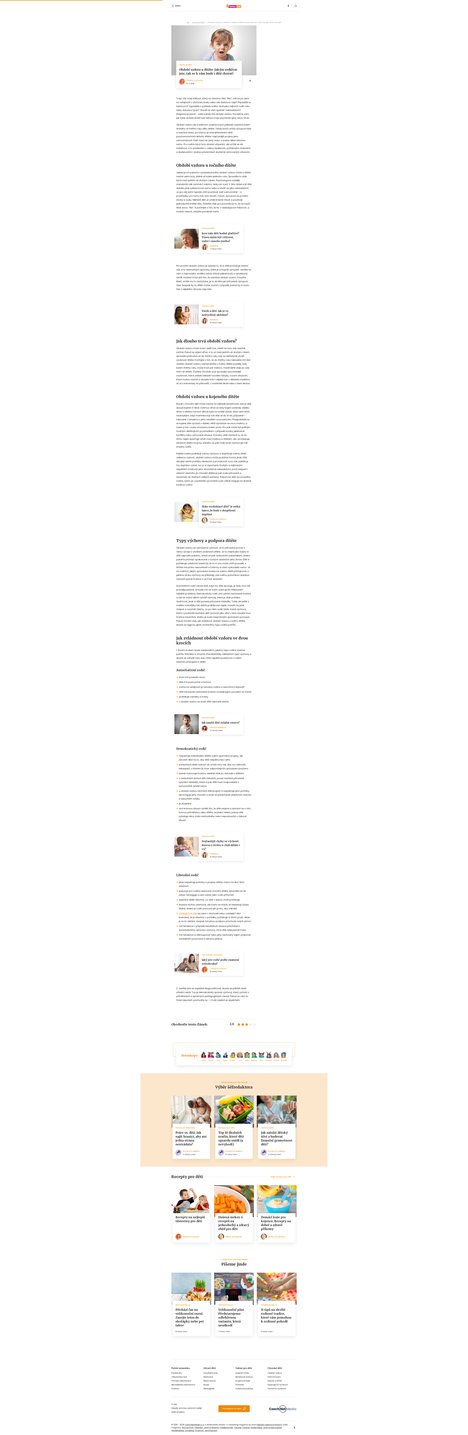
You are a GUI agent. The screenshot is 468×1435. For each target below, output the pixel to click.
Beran (211, 1060)
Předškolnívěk (226, 1427)
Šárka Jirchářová (233, 1236)
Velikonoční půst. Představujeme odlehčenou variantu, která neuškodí (231, 1317)
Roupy (206, 1384)
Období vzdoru (275, 1373)
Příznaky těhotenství (181, 1380)
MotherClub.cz (188, 22)
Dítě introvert (274, 1377)
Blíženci (254, 1060)
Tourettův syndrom (277, 1388)
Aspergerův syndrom (278, 1384)
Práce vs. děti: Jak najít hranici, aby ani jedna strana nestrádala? (191, 1138)
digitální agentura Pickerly (269, 1424)
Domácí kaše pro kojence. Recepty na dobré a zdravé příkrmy (276, 1223)
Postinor (175, 1388)
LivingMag (189, 1430)
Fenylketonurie (210, 1373)
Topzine (237, 1427)
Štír (218, 1060)
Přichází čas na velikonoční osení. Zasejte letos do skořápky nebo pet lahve (190, 1317)
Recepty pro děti (226, 1127)
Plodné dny (176, 1373)
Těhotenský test (179, 1377)
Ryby (225, 1060)
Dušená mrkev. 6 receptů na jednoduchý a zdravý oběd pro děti (233, 1223)
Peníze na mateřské (185, 1127)
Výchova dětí (198, 22)
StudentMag (256, 1427)
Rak (247, 1060)
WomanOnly (188, 1427)
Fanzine (246, 1427)
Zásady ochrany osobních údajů (186, 1408)
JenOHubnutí (211, 1430)
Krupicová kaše (242, 1380)
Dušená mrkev (242, 1373)
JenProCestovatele (272, 1427)
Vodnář (284, 1060)
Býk (261, 1060)
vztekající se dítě (188, 913)
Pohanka (239, 1384)
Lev (240, 1060)
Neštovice (208, 1377)
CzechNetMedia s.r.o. (195, 1424)
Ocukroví (199, 1430)
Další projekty (178, 1412)
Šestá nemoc (209, 1380)
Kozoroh (269, 1060)
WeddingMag (177, 1430)
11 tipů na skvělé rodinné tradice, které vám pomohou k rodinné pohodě (276, 1315)
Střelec (233, 1060)
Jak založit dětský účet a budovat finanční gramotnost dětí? (276, 1138)
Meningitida (208, 1388)
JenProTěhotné (211, 1427)
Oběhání (199, 1427)
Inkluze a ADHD (275, 1380)
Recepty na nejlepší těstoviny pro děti (190, 1219)
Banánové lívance (244, 1377)
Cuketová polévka (244, 1388)
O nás (174, 1404)
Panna (276, 1060)
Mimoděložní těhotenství (183, 1384)
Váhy (204, 1060)
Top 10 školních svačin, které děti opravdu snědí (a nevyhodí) (231, 1138)
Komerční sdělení (191, 1151)
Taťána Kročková (194, 80)
